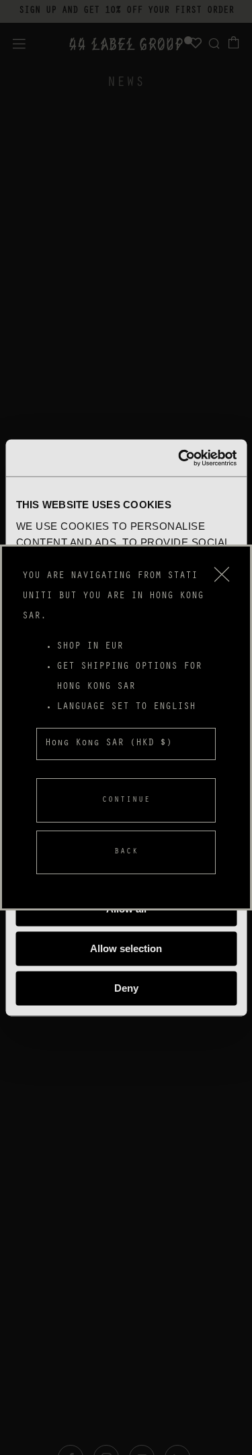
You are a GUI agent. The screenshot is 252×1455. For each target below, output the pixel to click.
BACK (126, 852)
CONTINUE (126, 800)
